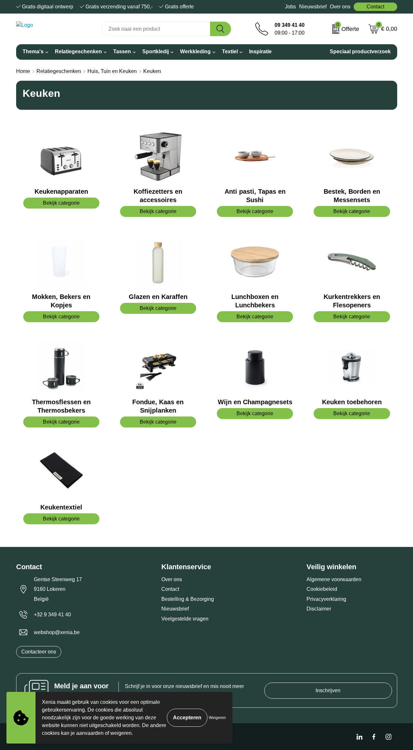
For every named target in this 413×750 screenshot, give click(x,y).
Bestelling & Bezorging (187, 599)
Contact (375, 6)
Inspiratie (260, 51)
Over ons (340, 6)
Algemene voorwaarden (334, 579)
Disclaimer (319, 608)
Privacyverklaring (326, 599)
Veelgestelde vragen (184, 619)
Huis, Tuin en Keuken (112, 71)
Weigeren (217, 717)
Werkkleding (195, 51)
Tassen (122, 51)
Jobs (290, 6)
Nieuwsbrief (313, 6)
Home (23, 71)
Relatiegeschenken (78, 51)
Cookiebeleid (322, 589)
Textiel (230, 51)
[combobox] (156, 29)
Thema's (33, 51)
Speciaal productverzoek (360, 51)
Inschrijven (328, 690)
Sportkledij (155, 51)
